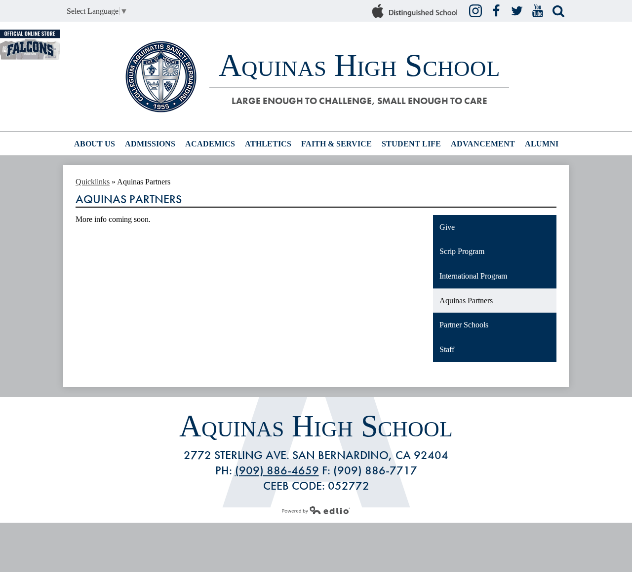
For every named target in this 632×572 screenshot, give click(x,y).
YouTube (537, 10)
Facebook (496, 10)
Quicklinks (93, 182)
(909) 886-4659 (277, 470)
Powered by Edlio (316, 510)
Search (558, 10)
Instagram (475, 10)
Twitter (517, 10)
